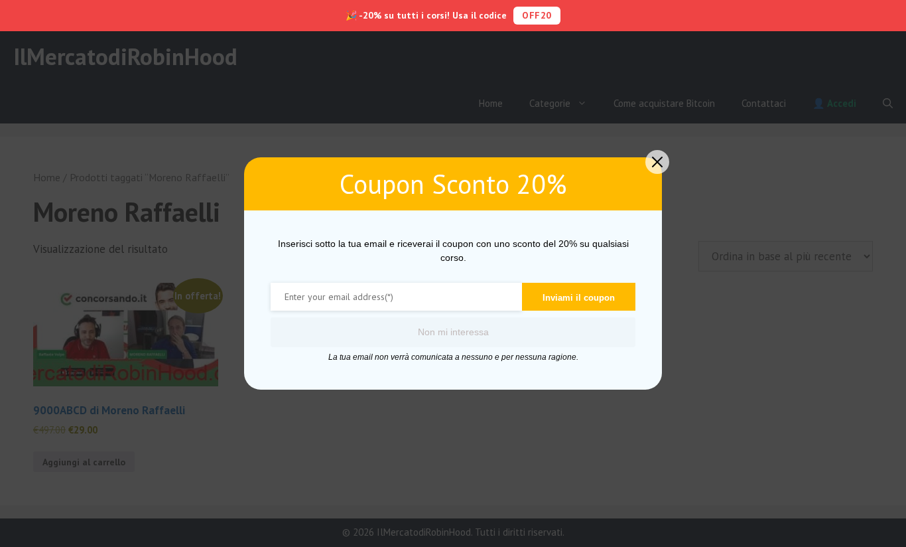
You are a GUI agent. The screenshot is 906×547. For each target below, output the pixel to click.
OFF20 (537, 15)
